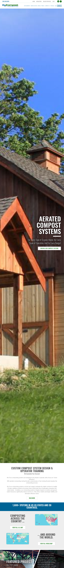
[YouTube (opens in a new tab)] (58, 1)
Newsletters (39, 1)
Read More (32, 498)
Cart (53, 1)
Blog (56, 5)
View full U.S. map (17, 527)
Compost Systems (34, 5)
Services (39, 5)
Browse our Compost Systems (49, 248)
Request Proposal (47, 1)
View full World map (46, 544)
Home (33, 1)
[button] (11, 5)
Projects (42, 5)
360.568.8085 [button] (5, 1)
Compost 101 (47, 5)
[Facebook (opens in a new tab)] (61, 1)
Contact (59, 5)
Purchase (52, 5)
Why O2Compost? (27, 5)
